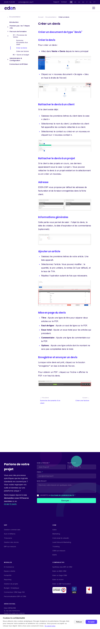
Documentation (13, 17)
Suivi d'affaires (9, 534)
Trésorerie (8, 538)
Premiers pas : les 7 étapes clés (20, 27)
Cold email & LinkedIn (60, 538)
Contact (64, 2)
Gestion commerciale (12, 530)
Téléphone (71, 463)
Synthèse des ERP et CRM (62, 567)
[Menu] (93, 8)
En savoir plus (50, 626)
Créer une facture (22, 51)
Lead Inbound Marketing (61, 542)
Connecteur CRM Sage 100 (14, 592)
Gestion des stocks (11, 542)
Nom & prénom (43, 463)
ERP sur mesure (10, 546)
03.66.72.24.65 (9, 2)
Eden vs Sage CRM (59, 575)
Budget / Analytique (11, 588)
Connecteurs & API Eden (18, 64)
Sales (54, 530)
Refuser (79, 622)
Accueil (40, 17)
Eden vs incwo (58, 579)
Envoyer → (66, 500)
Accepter (91, 622)
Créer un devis (21, 48)
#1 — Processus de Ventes (20, 36)
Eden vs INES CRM (59, 571)
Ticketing (56, 546)
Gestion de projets (11, 584)
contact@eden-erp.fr (25, 2)
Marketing (56, 534)
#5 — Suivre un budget (21, 55)
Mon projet (42, 481)
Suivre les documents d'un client (22, 42)
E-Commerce (9, 567)
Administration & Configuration (16, 59)
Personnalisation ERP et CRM (15, 596)
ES (83, 2)
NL (90, 2)
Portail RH (7, 575)
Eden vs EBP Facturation (61, 584)
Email (40, 472)
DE (79, 2)
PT (94, 2)
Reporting (7, 579)
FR (71, 2)
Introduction (14, 22)
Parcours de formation (18, 31)
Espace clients (9, 571)
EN (75, 2)
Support (56, 2)
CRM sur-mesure (58, 551)
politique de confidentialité (62, 495)
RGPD (54, 555)
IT (87, 2)
